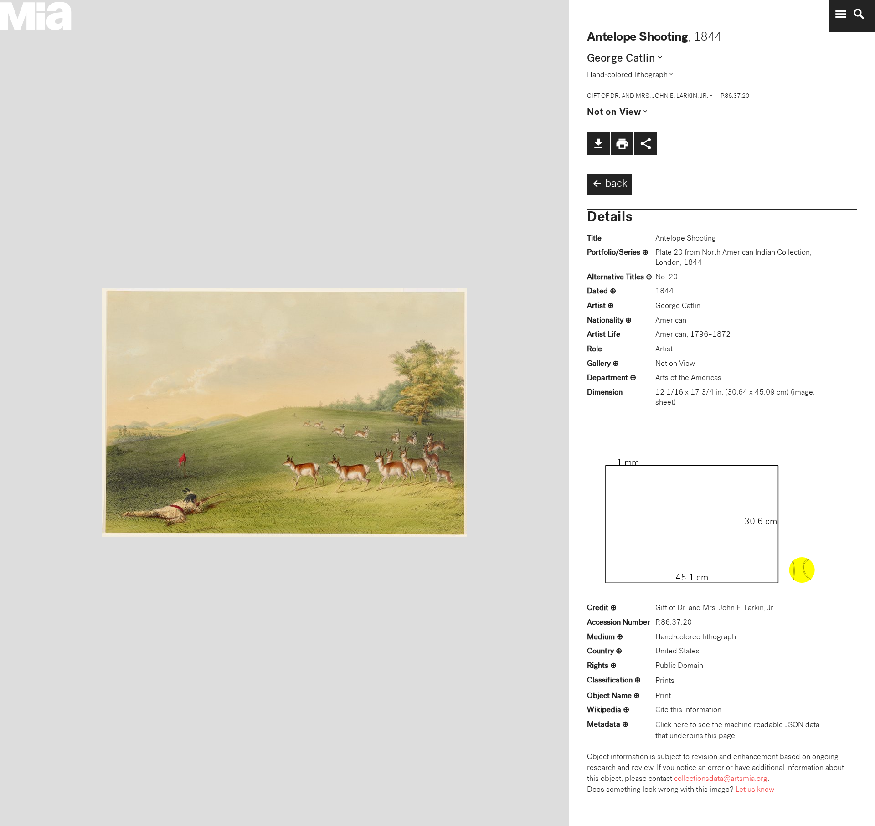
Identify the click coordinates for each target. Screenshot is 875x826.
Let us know (755, 790)
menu (841, 14)
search (859, 14)
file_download (598, 143)
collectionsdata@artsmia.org (720, 779)
